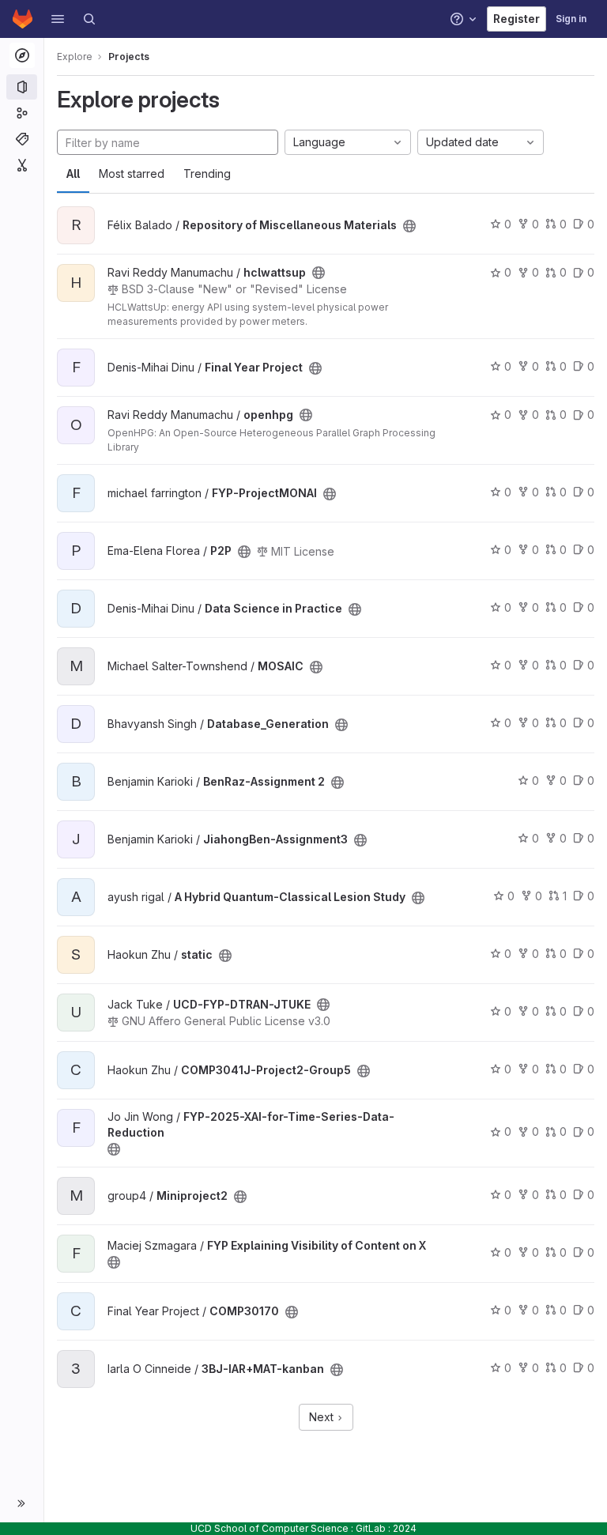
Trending (207, 173)
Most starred (131, 173)
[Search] (89, 19)
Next (323, 1417)
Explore (74, 56)
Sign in (571, 19)
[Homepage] (22, 19)
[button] (57, 19)
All (73, 173)
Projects (128, 56)
